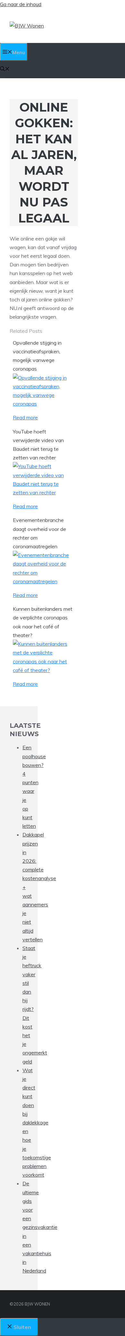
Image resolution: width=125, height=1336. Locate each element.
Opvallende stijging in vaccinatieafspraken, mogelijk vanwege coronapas (37, 356)
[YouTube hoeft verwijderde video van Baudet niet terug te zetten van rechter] (43, 492)
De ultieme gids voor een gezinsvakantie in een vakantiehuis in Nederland (39, 1227)
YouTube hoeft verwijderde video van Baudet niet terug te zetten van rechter (38, 444)
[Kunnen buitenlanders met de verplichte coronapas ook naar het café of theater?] (43, 670)
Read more (25, 417)
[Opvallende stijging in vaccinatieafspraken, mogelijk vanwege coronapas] (43, 403)
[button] (5, 69)
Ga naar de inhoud (20, 4)
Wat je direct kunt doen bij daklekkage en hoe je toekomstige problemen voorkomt (36, 1122)
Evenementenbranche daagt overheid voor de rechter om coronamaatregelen (39, 533)
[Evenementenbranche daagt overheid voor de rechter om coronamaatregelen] (43, 581)
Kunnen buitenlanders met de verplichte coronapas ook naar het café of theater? (42, 622)
